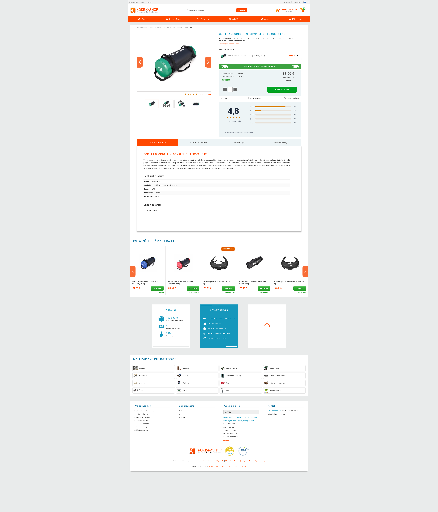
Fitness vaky (188, 28)
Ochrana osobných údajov (144, 427)
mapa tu (226, 440)
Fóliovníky (210, 461)
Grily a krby (220, 461)
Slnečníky (229, 461)
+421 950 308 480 (274, 411)
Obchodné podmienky (142, 424)
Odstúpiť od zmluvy (142, 414)
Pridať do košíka (282, 90)
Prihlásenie (286, 2)
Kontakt (149, 2)
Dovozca (224, 98)
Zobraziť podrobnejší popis (230, 44)
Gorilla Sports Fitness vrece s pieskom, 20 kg (145, 282)
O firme (182, 411)
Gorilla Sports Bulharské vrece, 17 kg (289, 282)
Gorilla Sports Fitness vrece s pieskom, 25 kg (180, 282)
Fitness (158, 28)
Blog (142, 2)
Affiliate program (141, 430)
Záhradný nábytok (241, 461)
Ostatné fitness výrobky (172, 28)
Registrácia (296, 2)
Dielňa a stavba (199, 461)
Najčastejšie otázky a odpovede (146, 411)
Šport (151, 28)
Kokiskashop (142, 28)
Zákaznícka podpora (291, 98)
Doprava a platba (254, 98)
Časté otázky (133, 2)
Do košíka (157, 288)
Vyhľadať (241, 10)
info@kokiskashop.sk (276, 414)
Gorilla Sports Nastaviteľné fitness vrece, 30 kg (254, 282)
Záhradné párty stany (257, 461)
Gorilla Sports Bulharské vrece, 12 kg (218, 282)
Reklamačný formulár (142, 417)
